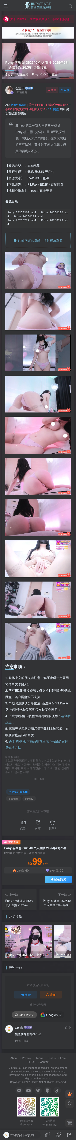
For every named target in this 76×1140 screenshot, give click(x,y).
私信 (66, 90)
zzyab (19, 1027)
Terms (39, 1058)
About (14, 1058)
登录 (28, 995)
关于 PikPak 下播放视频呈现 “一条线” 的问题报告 (41, 19)
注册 (53, 995)
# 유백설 (13, 798)
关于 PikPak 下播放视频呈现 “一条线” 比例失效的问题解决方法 (38, 107)
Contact (44, 1062)
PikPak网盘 (18, 105)
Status (52, 1058)
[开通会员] (69, 1094)
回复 (25, 1040)
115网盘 (53, 109)
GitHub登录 (26, 1015)
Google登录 (54, 1015)
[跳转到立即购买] (69, 1123)
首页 (10, 74)
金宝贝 (19, 88)
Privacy (26, 1058)
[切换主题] (69, 1103)
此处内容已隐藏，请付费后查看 (39, 240)
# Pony (29, 798)
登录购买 (60, 879)
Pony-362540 (40, 74)
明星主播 (22, 74)
